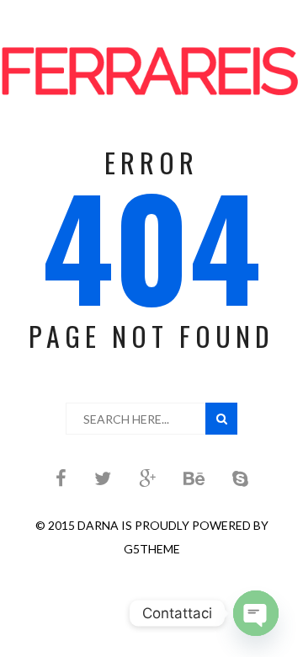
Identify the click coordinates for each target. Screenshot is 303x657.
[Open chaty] (256, 613)
